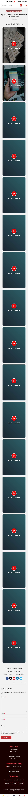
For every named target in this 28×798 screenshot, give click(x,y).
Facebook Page (9, 780)
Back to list (14, 683)
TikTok (14, 783)
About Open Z (14, 758)
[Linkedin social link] (17, 678)
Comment (4, 697)
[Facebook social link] (7, 678)
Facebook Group (18, 780)
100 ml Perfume (14, 751)
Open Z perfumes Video (14, 671)
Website (3, 725)
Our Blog (14, 754)
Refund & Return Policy (14, 756)
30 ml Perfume (14, 749)
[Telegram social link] (20, 678)
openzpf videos (20, 674)
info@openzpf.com (14, 771)
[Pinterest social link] (14, 678)
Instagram (7, 783)
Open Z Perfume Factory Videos (14, 11)
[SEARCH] (21, 5)
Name (3, 713)
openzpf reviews (8, 674)
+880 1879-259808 (14, 769)
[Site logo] (10, 1)
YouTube (21, 783)
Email (3, 719)
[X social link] (10, 678)
